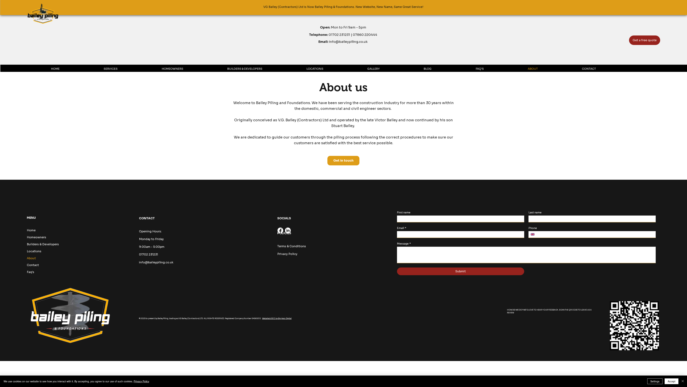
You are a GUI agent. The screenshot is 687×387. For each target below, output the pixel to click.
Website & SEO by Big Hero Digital (277, 318)
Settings (654, 381)
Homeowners (36, 237)
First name (403, 212)
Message (404, 243)
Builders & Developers (43, 244)
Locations (34, 251)
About (31, 258)
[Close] (683, 381)
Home (31, 230)
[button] (131, 68)
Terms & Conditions (291, 246)
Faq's (30, 272)
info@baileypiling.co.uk (348, 42)
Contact (33, 265)
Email (401, 228)
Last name (535, 212)
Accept (671, 381)
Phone (532, 228)
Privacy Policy (287, 254)
